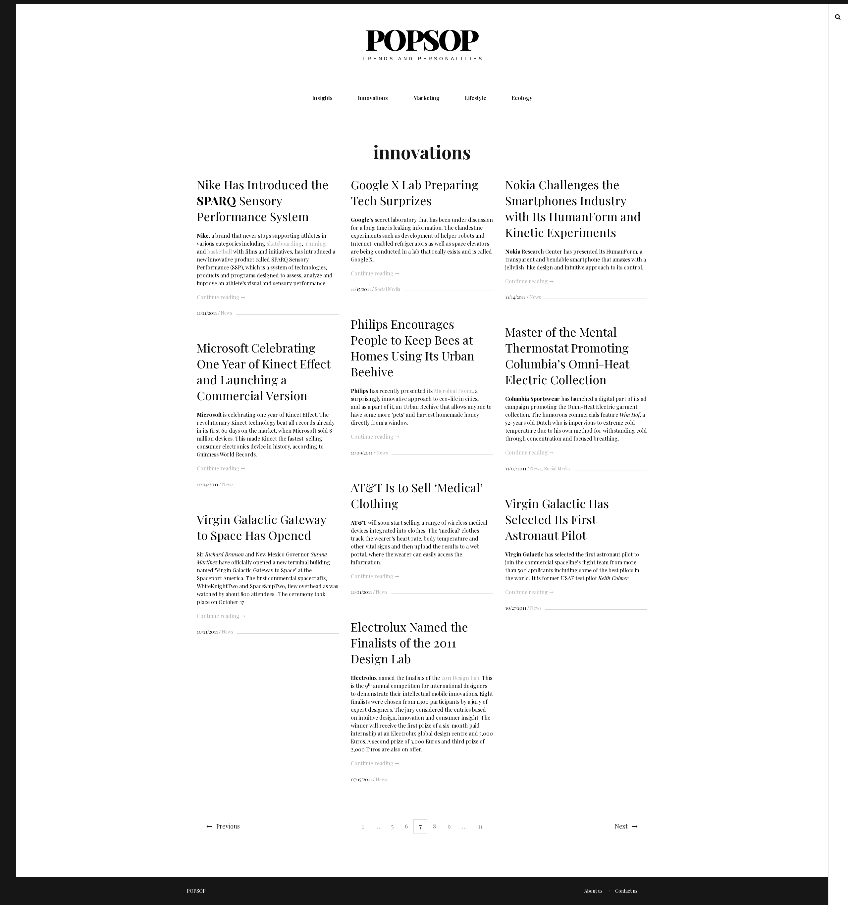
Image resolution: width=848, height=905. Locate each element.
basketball (219, 251)
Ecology (521, 97)
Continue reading (221, 297)
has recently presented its (392, 390)
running (316, 243)
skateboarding (284, 243)
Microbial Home (453, 390)
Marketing (426, 97)
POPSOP (422, 39)
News (226, 313)
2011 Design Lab (460, 677)
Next (621, 826)
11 (480, 826)
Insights (322, 97)
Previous (228, 826)
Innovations (373, 97)
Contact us (626, 891)
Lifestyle (475, 97)
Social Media (387, 289)
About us (593, 891)
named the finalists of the (396, 677)
